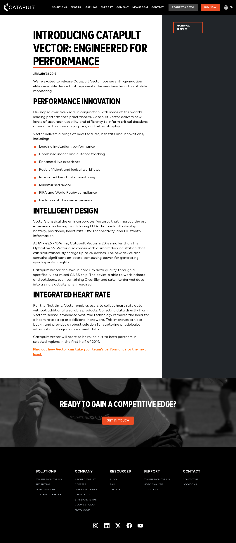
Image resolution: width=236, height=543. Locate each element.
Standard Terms (86, 500)
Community (151, 490)
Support (107, 7)
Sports (76, 7)
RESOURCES (120, 471)
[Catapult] (19, 7)
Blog (113, 479)
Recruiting (43, 484)
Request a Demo (183, 7)
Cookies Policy (85, 505)
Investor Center (86, 490)
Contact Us (190, 479)
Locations (190, 484)
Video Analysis (45, 490)
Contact (157, 7)
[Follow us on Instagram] (95, 525)
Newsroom (140, 7)
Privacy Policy (85, 494)
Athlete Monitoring (49, 479)
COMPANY (84, 471)
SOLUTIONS (46, 471)
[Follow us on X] (118, 525)
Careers (80, 484)
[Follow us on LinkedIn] (107, 525)
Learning (90, 7)
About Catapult (85, 479)
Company (122, 7)
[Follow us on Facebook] (129, 525)
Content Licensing (48, 494)
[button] (118, 421)
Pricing (115, 490)
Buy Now (210, 7)
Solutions (59, 7)
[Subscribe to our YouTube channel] (140, 525)
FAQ (112, 484)
